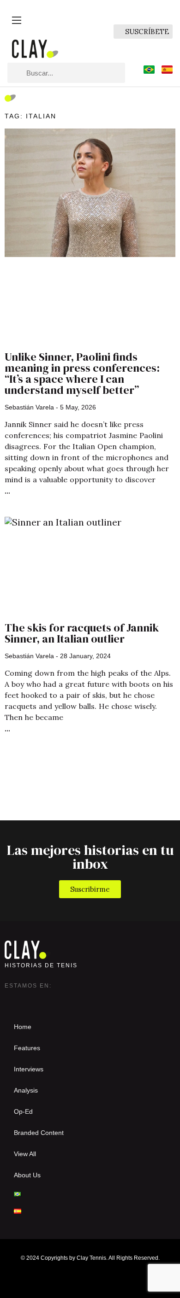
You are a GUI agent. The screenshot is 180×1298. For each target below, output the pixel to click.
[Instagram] (12, 999)
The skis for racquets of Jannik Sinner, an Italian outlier (82, 633)
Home (22, 1026)
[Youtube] (67, 999)
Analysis (26, 1090)
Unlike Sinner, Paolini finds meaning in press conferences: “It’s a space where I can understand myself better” (82, 373)
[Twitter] (30, 999)
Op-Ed (23, 1111)
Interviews (28, 1069)
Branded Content (39, 1132)
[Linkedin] (49, 999)
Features (27, 1048)
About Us (27, 1175)
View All (25, 1154)
